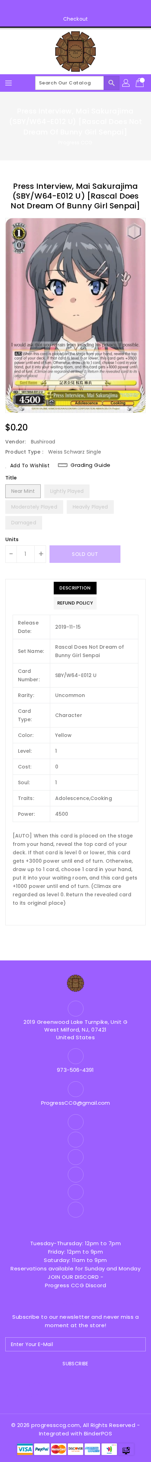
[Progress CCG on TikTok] (109, 8)
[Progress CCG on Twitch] (95, 8)
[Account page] (126, 83)
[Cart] (140, 83)
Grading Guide (91, 465)
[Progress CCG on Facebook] (42, 8)
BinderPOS (98, 1433)
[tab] (75, 588)
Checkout (75, 18)
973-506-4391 (75, 1070)
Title (11, 477)
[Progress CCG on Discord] (82, 8)
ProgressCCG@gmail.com (75, 1102)
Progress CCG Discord (75, 1285)
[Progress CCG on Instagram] (55, 8)
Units (12, 539)
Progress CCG (75, 142)
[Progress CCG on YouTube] (69, 8)
